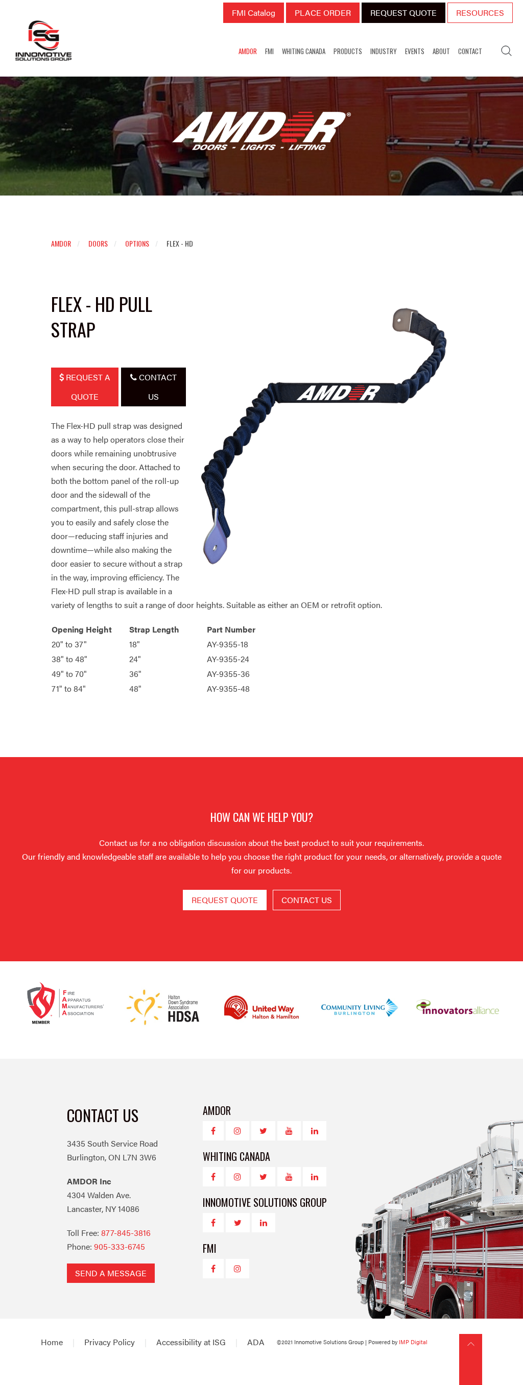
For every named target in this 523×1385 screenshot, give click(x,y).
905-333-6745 (119, 1246)
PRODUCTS (348, 51)
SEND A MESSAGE (111, 1273)
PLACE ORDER (323, 12)
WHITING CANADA (303, 51)
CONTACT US (157, 386)
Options (137, 243)
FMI (269, 51)
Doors (98, 243)
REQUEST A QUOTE (87, 386)
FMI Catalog (253, 12)
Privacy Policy (109, 1342)
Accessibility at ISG (191, 1342)
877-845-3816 (126, 1232)
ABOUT (441, 51)
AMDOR (248, 51)
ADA (256, 1342)
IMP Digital (413, 1342)
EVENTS (414, 51)
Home (52, 1342)
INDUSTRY (383, 51)
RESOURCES (480, 12)
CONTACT (470, 51)
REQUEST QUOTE (403, 12)
